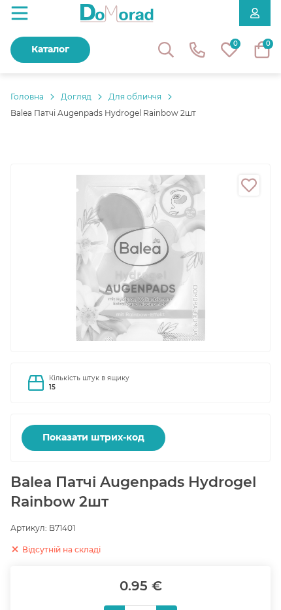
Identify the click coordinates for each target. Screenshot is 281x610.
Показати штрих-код (93, 437)
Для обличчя (134, 96)
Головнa (27, 96)
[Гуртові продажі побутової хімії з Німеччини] (116, 13)
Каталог (50, 49)
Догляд (76, 96)
